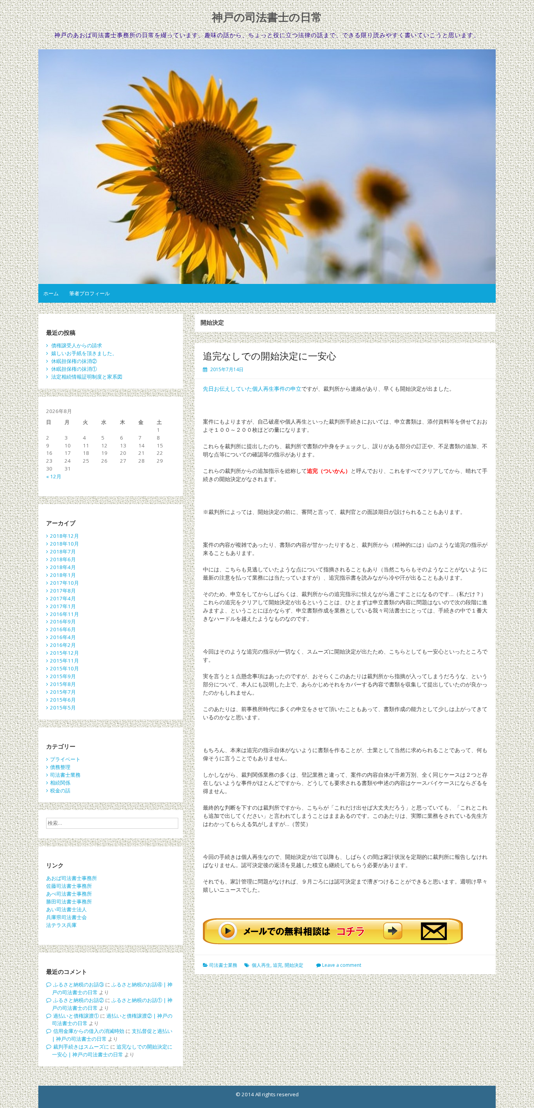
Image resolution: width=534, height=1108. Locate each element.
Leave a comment (341, 965)
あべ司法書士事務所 (69, 893)
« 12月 (53, 476)
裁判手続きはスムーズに (81, 1046)
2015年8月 (63, 684)
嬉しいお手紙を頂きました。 (84, 353)
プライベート (65, 759)
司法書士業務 (223, 965)
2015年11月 (64, 660)
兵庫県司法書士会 (66, 917)
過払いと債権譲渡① (76, 1015)
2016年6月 (63, 629)
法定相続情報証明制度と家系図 (86, 376)
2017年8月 (63, 590)
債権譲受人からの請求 (76, 345)
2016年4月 (63, 637)
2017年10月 (64, 582)
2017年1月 (63, 606)
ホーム (51, 293)
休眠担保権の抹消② (74, 361)
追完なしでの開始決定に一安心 (269, 355)
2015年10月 (64, 668)
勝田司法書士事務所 (69, 901)
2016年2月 (63, 644)
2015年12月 (64, 652)
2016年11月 (64, 614)
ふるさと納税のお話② (78, 1000)
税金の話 (60, 790)
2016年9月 (63, 621)
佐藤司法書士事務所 (69, 885)
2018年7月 (63, 551)
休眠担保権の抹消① (74, 368)
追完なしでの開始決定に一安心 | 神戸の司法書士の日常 (112, 1050)
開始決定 (294, 965)
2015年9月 (63, 676)
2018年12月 (64, 535)
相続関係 (60, 782)
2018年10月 (64, 543)
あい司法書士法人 (66, 909)
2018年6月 (63, 559)
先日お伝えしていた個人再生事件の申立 (252, 388)
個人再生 (261, 965)
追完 (277, 965)
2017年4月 (63, 598)
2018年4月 (63, 567)
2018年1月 (63, 574)
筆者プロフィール (89, 293)
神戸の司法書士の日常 (267, 17)
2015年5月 (63, 707)
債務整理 (60, 766)
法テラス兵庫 (61, 924)
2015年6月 (63, 699)
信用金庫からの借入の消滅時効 (88, 1030)
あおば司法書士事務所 (71, 878)
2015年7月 (63, 691)
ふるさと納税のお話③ (78, 984)
